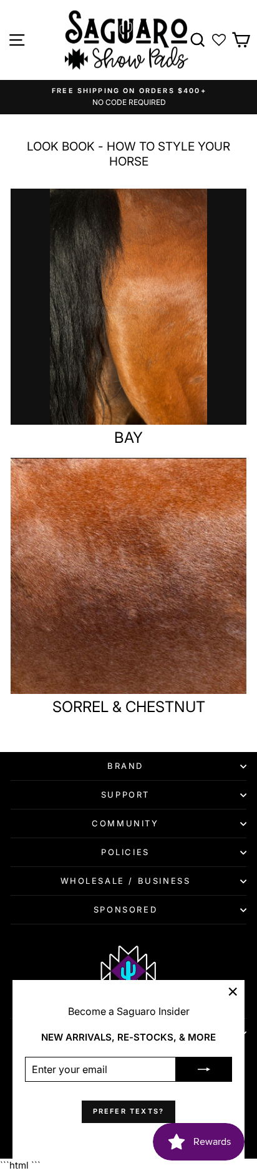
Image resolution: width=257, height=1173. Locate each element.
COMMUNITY (125, 823)
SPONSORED (125, 909)
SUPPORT (125, 794)
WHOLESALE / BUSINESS (126, 881)
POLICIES (125, 852)
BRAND (125, 766)
